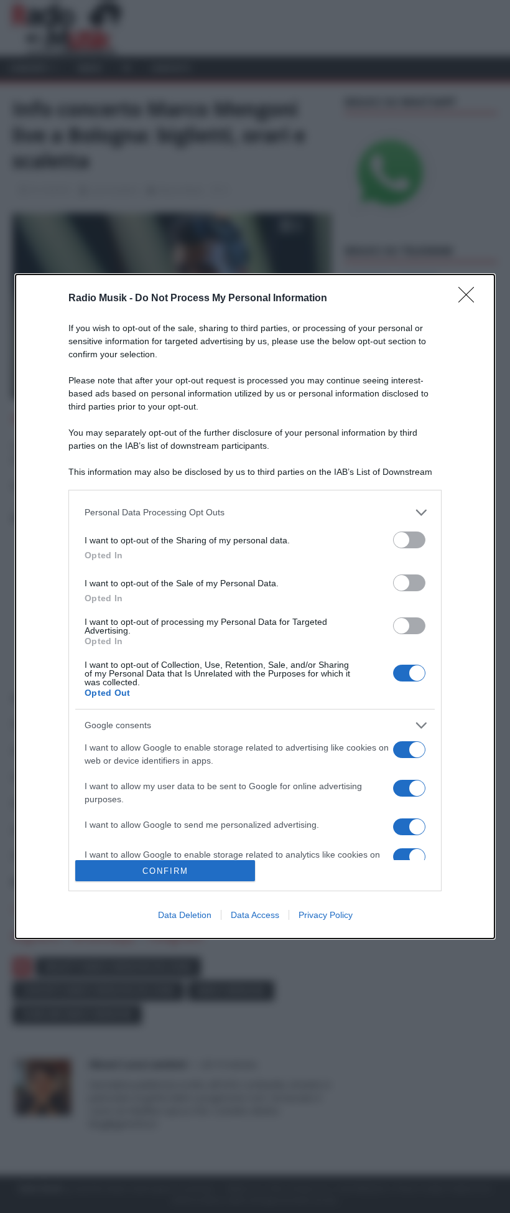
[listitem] (255, 512)
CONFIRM (165, 871)
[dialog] (255, 606)
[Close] (470, 299)
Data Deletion (184, 915)
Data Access (255, 915)
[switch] (409, 540)
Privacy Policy (326, 915)
